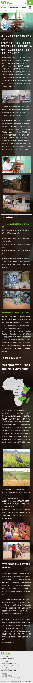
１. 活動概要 (4, 10)
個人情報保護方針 (7, 676)
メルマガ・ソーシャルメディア (11, 678)
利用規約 (4, 674)
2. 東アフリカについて (22, 10)
